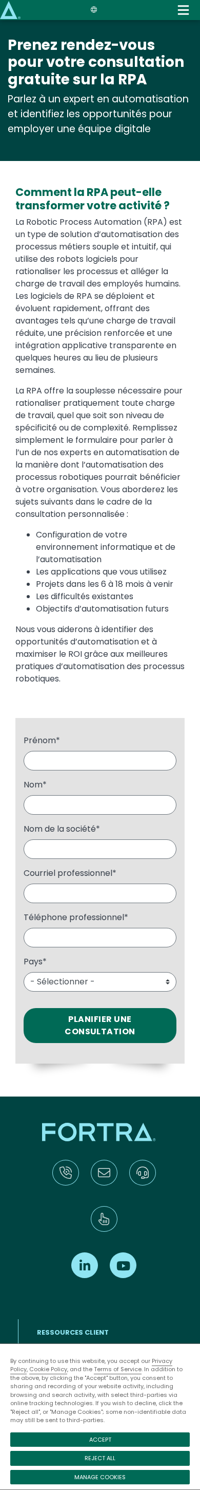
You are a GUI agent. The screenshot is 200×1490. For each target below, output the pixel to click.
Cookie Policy (48, 1369)
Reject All (100, 1458)
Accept (100, 1439)
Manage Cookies (100, 1477)
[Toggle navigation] (183, 10)
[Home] (10, 9)
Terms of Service (118, 1369)
